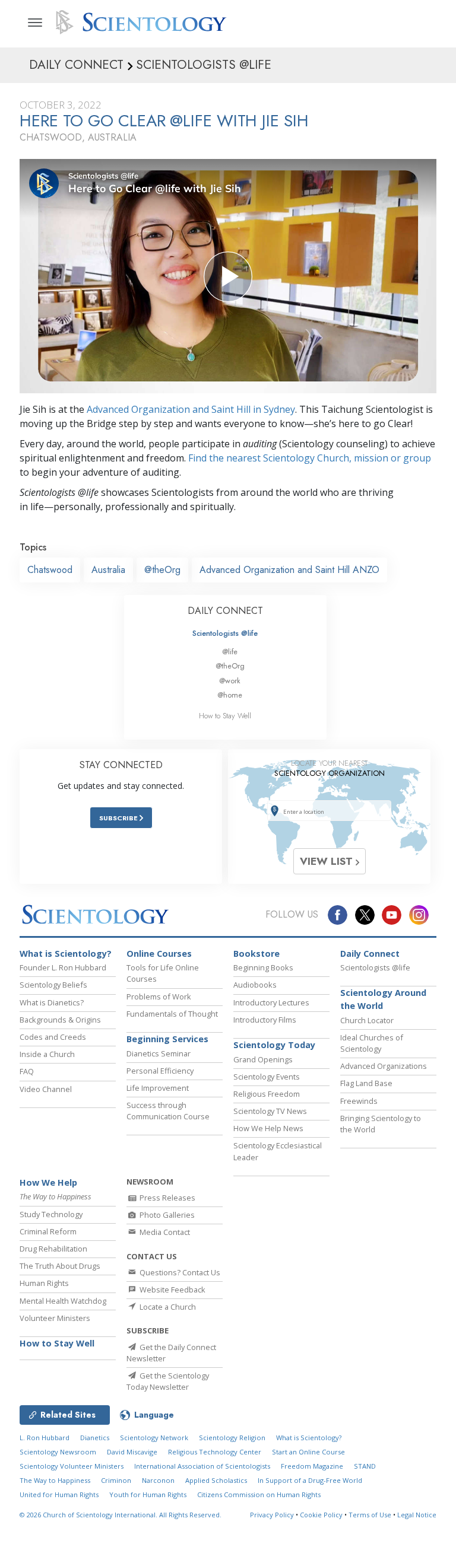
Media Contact (164, 1232)
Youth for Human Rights (147, 1494)
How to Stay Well (225, 715)
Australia (108, 570)
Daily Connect (370, 953)
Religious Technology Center (214, 1451)
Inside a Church (47, 1054)
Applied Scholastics (216, 1480)
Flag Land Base (366, 1083)
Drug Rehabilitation (53, 1248)
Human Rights (44, 1283)
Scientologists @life (225, 633)
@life (230, 651)
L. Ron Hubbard (44, 1437)
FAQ (27, 1071)
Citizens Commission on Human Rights (259, 1494)
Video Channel (46, 1089)
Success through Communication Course (168, 1111)
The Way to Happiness (55, 1480)
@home (229, 695)
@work (229, 680)
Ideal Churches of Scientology (371, 1043)
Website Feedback (171, 1289)
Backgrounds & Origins (60, 1019)
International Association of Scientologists (202, 1466)
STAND (365, 1466)
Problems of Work (158, 996)
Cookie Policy (321, 1514)
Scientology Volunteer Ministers (72, 1466)
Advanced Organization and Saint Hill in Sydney (191, 409)
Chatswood (49, 570)
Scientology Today (274, 1044)
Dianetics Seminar (158, 1053)
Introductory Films (264, 1019)
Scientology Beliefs (53, 984)
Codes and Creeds (53, 1037)
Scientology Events (266, 1076)
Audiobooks (255, 984)
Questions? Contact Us (179, 1272)
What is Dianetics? (52, 1002)
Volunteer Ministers (55, 1318)
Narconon (158, 1480)
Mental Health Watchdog (63, 1300)
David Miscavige (132, 1451)
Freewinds (359, 1101)
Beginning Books (263, 967)
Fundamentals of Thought (172, 1013)
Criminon (116, 1480)
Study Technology (51, 1214)
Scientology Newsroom (58, 1451)
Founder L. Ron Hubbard (63, 967)
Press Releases (166, 1197)
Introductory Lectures (271, 1002)
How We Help (48, 1182)
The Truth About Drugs (60, 1265)
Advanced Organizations (383, 1066)
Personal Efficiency (160, 1070)
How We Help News (268, 1128)
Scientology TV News (270, 1111)
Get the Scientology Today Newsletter (167, 1381)
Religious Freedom (266, 1093)
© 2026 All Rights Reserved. (120, 1514)
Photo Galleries (166, 1214)
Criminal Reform (48, 1231)
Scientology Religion (232, 1437)
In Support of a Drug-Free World (310, 1480)
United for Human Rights (59, 1494)
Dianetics (94, 1437)
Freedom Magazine (312, 1466)
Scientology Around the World (383, 999)
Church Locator (367, 1020)
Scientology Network (154, 1437)
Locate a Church (167, 1306)
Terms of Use (370, 1514)
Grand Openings (263, 1059)
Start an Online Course (308, 1451)
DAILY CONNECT (225, 610)
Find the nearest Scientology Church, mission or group (309, 457)
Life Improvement (157, 1088)
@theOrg (162, 570)
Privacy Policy (272, 1514)
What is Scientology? (66, 953)
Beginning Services (167, 1039)
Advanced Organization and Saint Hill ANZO (289, 570)
